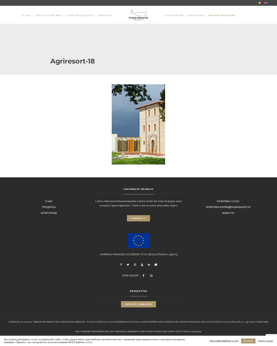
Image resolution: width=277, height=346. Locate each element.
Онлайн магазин (222, 15)
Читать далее (265, 340)
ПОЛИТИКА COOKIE (228, 201)
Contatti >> (138, 218)
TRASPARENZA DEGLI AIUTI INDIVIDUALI (109, 331)
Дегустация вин (49, 15)
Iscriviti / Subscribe (138, 304)
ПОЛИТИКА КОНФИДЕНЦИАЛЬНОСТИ (228, 207)
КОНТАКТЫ (196, 15)
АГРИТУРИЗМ (174, 15)
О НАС (26, 15)
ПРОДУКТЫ (49, 207)
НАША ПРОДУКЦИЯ (80, 15)
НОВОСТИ (105, 15)
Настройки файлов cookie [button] (224, 340)
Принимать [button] (248, 341)
